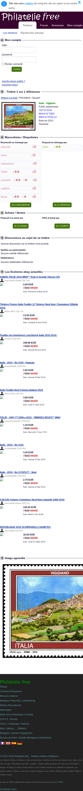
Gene (4, 155)
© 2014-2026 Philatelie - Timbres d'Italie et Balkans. (29, 756)
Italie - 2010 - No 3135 (12, 445)
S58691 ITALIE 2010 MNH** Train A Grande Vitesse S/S (30, 277)
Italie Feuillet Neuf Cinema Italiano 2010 (21, 390)
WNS (61, 782)
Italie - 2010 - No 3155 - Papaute (17, 362)
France (3, 686)
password (7, 54)
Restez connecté (14, 64)
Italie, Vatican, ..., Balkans (13, 728)
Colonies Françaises (11, 691)
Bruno (4, 197)
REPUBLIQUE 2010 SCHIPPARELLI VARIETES (25, 527)
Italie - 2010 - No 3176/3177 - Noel (18, 472)
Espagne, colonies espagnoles (16, 733)
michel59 (6, 180)
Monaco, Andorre (9, 696)
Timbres (27, 25)
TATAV (4, 172)
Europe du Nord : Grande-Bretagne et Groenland (25, 737)
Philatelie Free (39, 16)
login (4, 45)
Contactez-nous (8, 789)
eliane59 (5, 147)
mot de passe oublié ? (13, 81)
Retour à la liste (9, 98)
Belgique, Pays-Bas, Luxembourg (17, 700)
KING (45, 147)
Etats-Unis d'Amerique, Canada (16, 714)
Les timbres (10, 32)
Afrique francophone (10, 705)
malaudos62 (7, 163)
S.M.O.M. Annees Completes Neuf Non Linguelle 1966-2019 (32, 499)
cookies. (29, 3)
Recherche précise (32, 32)
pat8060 (5, 188)
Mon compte (74, 25)
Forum (44, 25)
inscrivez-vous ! (10, 84)
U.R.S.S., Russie (8, 719)
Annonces (58, 25)
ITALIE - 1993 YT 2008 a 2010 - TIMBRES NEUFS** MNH (30, 417)
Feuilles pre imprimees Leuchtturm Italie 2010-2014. (28, 335)
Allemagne (5, 710)
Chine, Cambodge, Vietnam (14, 723)
